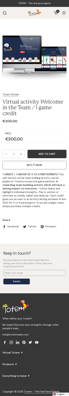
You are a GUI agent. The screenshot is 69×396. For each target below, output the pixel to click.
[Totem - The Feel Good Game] (34, 12)
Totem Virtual (10, 94)
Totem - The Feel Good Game (41, 391)
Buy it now (34, 165)
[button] (5, 13)
